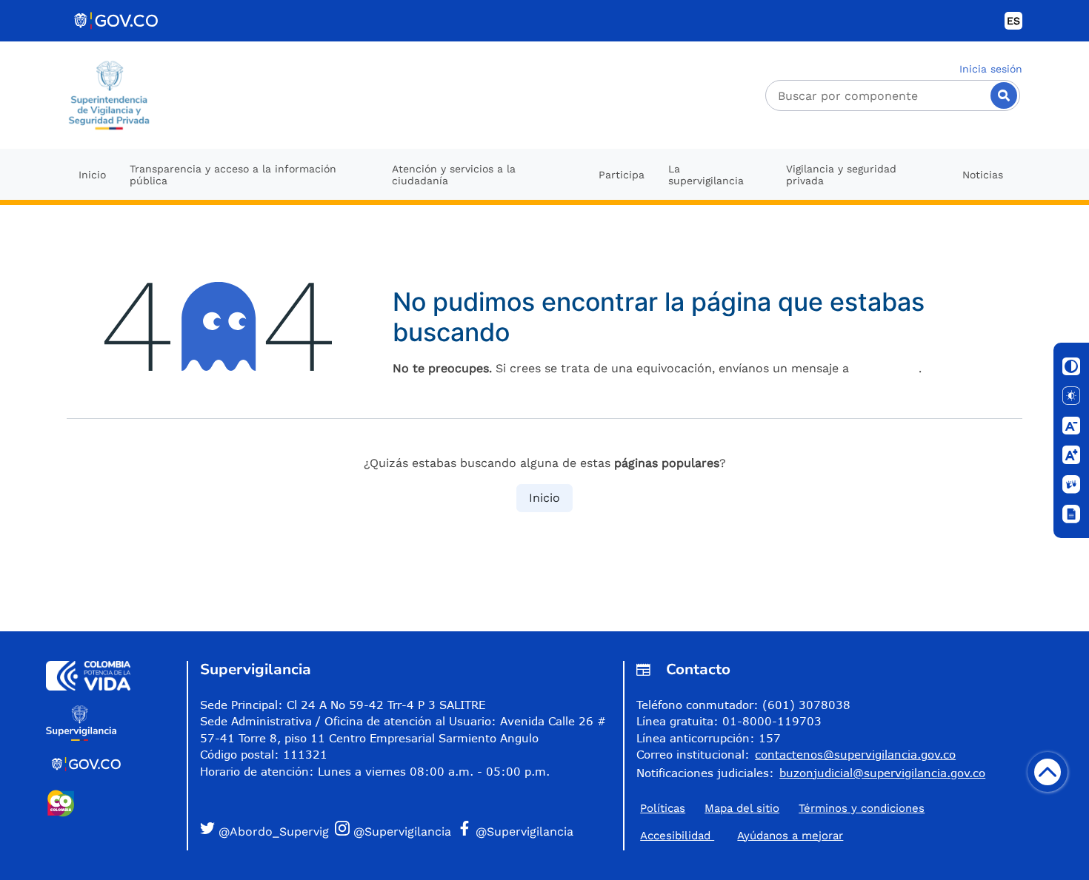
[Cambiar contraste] (1071, 366)
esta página (886, 368)
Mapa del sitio (742, 808)
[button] (264, 831)
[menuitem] (92, 174)
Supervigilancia (255, 669)
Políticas (662, 808)
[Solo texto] (1071, 396)
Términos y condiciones (862, 808)
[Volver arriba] (1048, 772)
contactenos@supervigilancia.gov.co (855, 754)
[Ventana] (1071, 514)
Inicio (544, 498)
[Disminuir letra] (1071, 425)
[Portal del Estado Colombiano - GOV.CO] (117, 21)
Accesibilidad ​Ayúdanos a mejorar (741, 835)
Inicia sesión (990, 69)
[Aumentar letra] (1071, 455)
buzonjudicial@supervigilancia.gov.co (882, 772)
